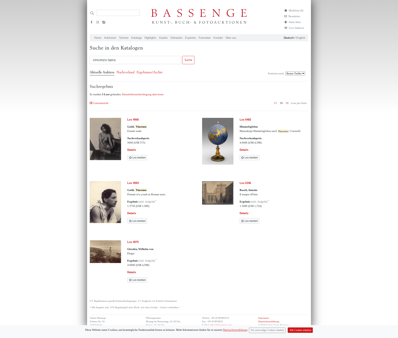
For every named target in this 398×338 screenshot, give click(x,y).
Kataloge (136, 37)
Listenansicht (100, 103)
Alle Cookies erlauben (300, 330)
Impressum (263, 318)
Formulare (205, 37)
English (300, 37)
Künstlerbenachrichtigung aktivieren (143, 94)
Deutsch (289, 37)
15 (275, 103)
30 (281, 103)
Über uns (231, 37)
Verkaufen (176, 37)
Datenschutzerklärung (268, 321)
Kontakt (218, 37)
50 (287, 103)
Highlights (150, 37)
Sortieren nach (276, 73)
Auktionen (110, 37)
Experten (190, 37)
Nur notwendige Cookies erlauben (267, 330)
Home (97, 37)
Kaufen (163, 37)
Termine (124, 37)
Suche (188, 60)
